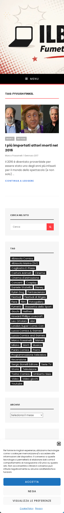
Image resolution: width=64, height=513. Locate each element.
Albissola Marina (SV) (24, 263)
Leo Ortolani (19, 321)
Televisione (30, 369)
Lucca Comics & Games (26, 330)
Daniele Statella (21, 287)
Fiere (14, 302)
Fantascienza (36, 292)
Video (15, 379)
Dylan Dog (17, 292)
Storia (15, 369)
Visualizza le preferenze (32, 501)
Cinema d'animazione (25, 278)
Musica (37, 345)
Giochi (15, 311)
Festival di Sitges (35, 297)
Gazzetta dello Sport (38, 306)
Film (23, 302)
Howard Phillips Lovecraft (27, 316)
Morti (9, 138)
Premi (36, 350)
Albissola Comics (22, 258)
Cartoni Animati (21, 273)
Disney (39, 287)
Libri (32, 321)
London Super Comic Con (27, 326)
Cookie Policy (26, 508)
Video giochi (30, 379)
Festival (16, 297)
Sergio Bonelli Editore (24, 364)
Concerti (17, 282)
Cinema (40, 273)
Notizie (21, 138)
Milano (15, 345)
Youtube (16, 383)
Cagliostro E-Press (23, 268)
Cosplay (31, 282)
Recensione (18, 359)
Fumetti (16, 306)
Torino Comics (20, 374)
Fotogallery (36, 302)
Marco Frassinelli (14, 155)
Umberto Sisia (42, 374)
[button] (59, 443)
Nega (32, 491)
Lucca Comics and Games (28, 335)
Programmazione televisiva (28, 354)
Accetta (32, 482)
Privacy (39, 508)
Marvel (39, 340)
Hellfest (28, 311)
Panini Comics (20, 350)
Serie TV (46, 364)
